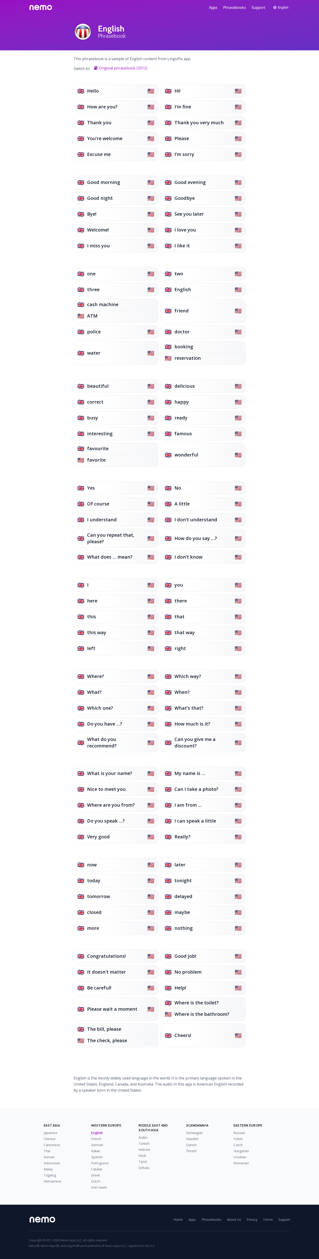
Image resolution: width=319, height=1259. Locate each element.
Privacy (252, 1219)
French (96, 1139)
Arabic (143, 1137)
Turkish (143, 1143)
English (97, 1133)
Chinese (50, 1139)
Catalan (97, 1169)
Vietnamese (52, 1181)
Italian (95, 1151)
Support (259, 7)
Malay (48, 1169)
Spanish (97, 1157)
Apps (213, 7)
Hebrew (144, 1149)
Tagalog (50, 1175)
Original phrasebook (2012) (123, 68)
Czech (238, 1145)
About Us (234, 1219)
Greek (95, 1175)
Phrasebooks (234, 7)
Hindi (142, 1155)
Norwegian (194, 1133)
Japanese (50, 1133)
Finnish (191, 1151)
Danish (191, 1145)
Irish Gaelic (99, 1187)
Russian (239, 1133)
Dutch (95, 1181)
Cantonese (52, 1145)
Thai (47, 1151)
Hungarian (241, 1151)
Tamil (142, 1161)
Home (178, 1219)
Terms (268, 1219)
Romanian (241, 1163)
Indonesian (52, 1163)
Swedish (192, 1139)
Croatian (240, 1157)
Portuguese (100, 1163)
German (97, 1145)
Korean (49, 1157)
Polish (238, 1139)
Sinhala (143, 1168)
